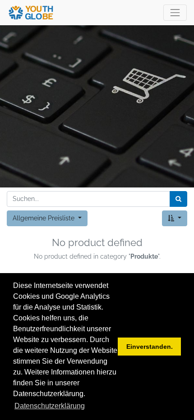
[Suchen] (178, 199)
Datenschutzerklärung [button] (49, 406)
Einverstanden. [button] (149, 346)
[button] (174, 218)
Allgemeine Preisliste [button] (44, 218)
